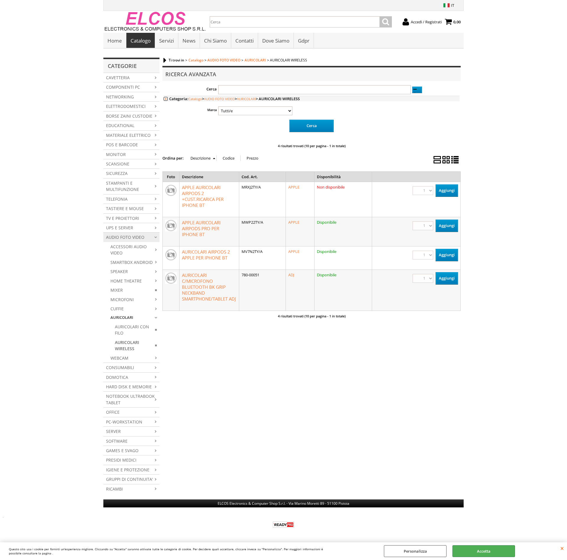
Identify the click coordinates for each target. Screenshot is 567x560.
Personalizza (415, 551)
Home (114, 40)
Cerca (211, 89)
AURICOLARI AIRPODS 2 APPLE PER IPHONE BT (206, 255)
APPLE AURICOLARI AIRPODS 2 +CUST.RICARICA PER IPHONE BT (203, 196)
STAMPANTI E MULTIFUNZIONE (122, 186)
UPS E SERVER (119, 228)
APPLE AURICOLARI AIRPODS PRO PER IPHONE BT (201, 228)
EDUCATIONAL (120, 125)
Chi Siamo (215, 40)
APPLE (293, 187)
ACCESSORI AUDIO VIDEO (128, 250)
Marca (212, 110)
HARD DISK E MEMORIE (129, 386)
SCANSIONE (117, 164)
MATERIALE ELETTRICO (128, 135)
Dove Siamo (275, 40)
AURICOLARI (121, 317)
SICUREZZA (117, 173)
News (189, 40)
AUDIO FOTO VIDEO (125, 237)
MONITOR (116, 154)
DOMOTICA (117, 377)
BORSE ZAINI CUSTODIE (129, 116)
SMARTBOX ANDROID (131, 262)
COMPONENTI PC (123, 87)
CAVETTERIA (118, 77)
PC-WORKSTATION (124, 422)
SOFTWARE (117, 441)
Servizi (166, 40)
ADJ (291, 274)
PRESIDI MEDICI (121, 460)
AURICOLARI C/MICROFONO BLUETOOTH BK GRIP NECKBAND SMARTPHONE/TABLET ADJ (209, 287)
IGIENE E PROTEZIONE (127, 470)
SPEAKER (119, 271)
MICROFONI (122, 299)
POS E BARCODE (122, 144)
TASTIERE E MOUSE (125, 208)
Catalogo (141, 40)
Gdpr (303, 40)
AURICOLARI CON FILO (132, 330)
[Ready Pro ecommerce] (283, 524)
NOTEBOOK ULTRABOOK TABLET (130, 399)
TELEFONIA (117, 199)
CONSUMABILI (120, 367)
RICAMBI (114, 489)
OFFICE (113, 412)
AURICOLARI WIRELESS (127, 345)
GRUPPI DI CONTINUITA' (129, 479)
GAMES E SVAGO (122, 450)
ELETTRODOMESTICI (126, 106)
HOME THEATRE (126, 281)
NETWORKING (120, 97)
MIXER (116, 290)
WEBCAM (119, 358)
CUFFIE (117, 308)
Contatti (244, 40)
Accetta (484, 551)
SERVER (113, 431)
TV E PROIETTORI (122, 218)
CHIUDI (562, 548)
